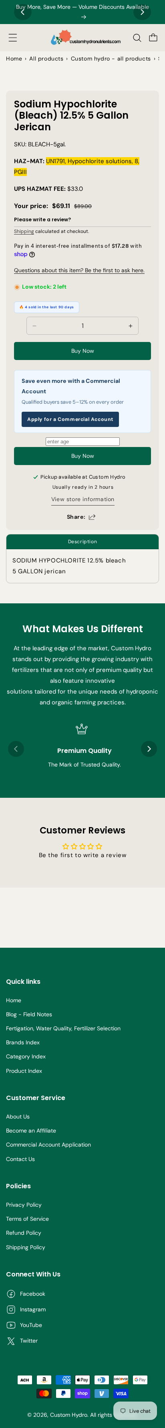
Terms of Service (27, 1218)
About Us (18, 1116)
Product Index (24, 1070)
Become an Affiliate (31, 1130)
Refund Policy (23, 1232)
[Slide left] (16, 749)
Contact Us (20, 1159)
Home (13, 1000)
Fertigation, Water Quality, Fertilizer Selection (63, 1028)
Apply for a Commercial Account (70, 419)
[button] (12, 37)
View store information (83, 499)
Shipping (24, 231)
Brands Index (23, 1042)
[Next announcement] (142, 12)
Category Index (26, 1056)
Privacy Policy (24, 1204)
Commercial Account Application (48, 1144)
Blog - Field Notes (29, 1014)
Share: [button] (76, 516)
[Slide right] (149, 749)
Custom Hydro (68, 1414)
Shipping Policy (25, 1247)
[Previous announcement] (23, 12)
